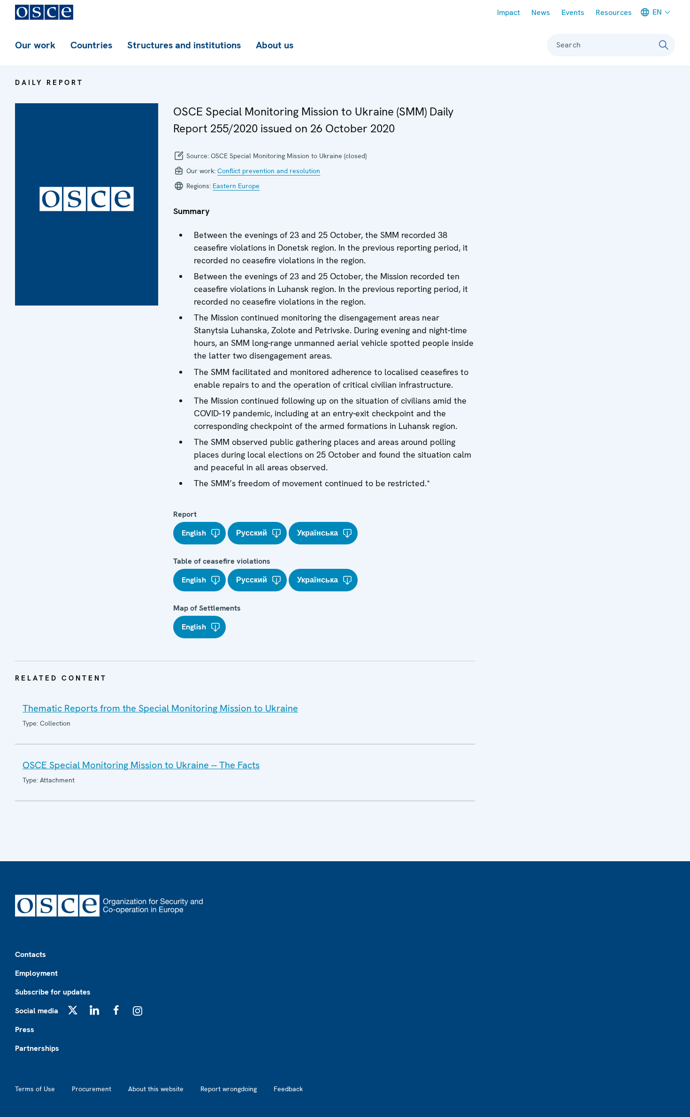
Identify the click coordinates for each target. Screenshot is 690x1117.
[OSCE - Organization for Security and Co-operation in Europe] (44, 12)
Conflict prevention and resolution (268, 171)
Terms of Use (35, 1089)
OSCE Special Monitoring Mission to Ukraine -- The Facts (141, 765)
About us (274, 45)
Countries (91, 45)
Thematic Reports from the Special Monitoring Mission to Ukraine (160, 708)
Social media (36, 1011)
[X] (73, 1010)
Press (24, 1029)
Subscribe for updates (53, 992)
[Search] (663, 45)
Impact (508, 12)
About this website (156, 1089)
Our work (35, 45)
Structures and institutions (184, 45)
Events (572, 12)
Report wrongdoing (228, 1089)
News (540, 12)
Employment (36, 973)
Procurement (91, 1089)
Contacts (30, 954)
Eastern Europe (236, 186)
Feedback (288, 1089)
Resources (614, 12)
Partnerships (37, 1048)
